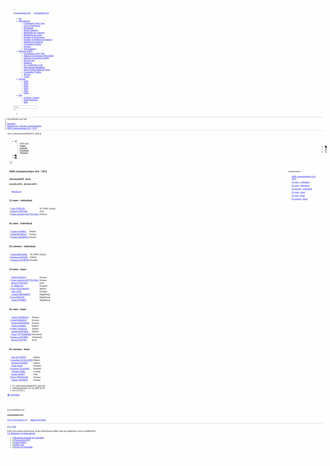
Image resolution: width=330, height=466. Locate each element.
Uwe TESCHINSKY (20, 289)
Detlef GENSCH (18, 277)
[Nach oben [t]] (326, 152)
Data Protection (31, 100)
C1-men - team (298, 192)
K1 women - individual (302, 189)
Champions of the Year (34, 23)
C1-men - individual (301, 182)
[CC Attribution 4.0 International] (11, 427)
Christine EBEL (18, 371)
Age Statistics (30, 49)
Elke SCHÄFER (18, 357)
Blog (26, 102)
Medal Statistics (31, 30)
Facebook (24, 150)
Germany (11, 124)
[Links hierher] (326, 149)
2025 (26, 84)
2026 (26, 81)
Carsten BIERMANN (20, 294)
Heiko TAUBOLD (19, 329)
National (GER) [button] (26, 51)
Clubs (26, 77)
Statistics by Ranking (33, 42)
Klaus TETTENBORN (21, 334)
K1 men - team (298, 196)
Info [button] (20, 95)
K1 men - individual (300, 186)
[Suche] (14, 109)
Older (26, 93)
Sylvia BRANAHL (19, 254)
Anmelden (15, 395)
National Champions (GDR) (36, 58)
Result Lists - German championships (24, 126)
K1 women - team (300, 199)
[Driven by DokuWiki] (22, 447)
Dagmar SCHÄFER (20, 260)
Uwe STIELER (18, 208)
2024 (26, 86)
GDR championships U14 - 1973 (22, 128)
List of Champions (32, 26)
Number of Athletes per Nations (38, 40)
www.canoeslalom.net (17, 420)
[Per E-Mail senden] (15, 155)
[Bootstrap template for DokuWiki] (28, 438)
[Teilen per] (15, 141)
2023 (26, 88)
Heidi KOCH (17, 366)
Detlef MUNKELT (19, 234)
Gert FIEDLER (18, 297)
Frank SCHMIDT (19, 300)
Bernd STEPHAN (19, 211)
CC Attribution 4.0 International (21, 433)
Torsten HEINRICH (20, 237)
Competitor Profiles (32, 44)
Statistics (28, 63)
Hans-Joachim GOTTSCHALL (25, 214)
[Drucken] (15, 158)
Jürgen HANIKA (18, 231)
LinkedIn (23, 148)
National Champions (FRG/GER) (39, 56)
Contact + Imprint (31, 98)
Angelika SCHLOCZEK (22, 360)
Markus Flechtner (38, 420)
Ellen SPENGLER (19, 377)
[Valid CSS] (18, 445)
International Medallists (34, 67)
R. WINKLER (17, 286)
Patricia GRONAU (19, 380)
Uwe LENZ (16, 292)
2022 (26, 91)
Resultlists (28, 28)
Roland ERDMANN (20, 323)
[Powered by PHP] (21, 440)
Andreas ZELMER (19, 337)
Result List (16, 192)
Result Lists (29, 60)
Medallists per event (33, 35)
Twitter (23, 146)
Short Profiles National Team (37, 70)
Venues (27, 47)
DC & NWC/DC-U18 (33, 65)
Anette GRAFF (18, 374)
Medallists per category (34, 33)
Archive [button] (22, 79)
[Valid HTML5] (19, 442)
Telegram (24, 153)
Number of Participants (34, 37)
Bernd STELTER (19, 340)
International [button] (24, 21)
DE (20, 19)
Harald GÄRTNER (19, 331)
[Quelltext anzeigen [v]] (326, 146)
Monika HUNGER (19, 257)
